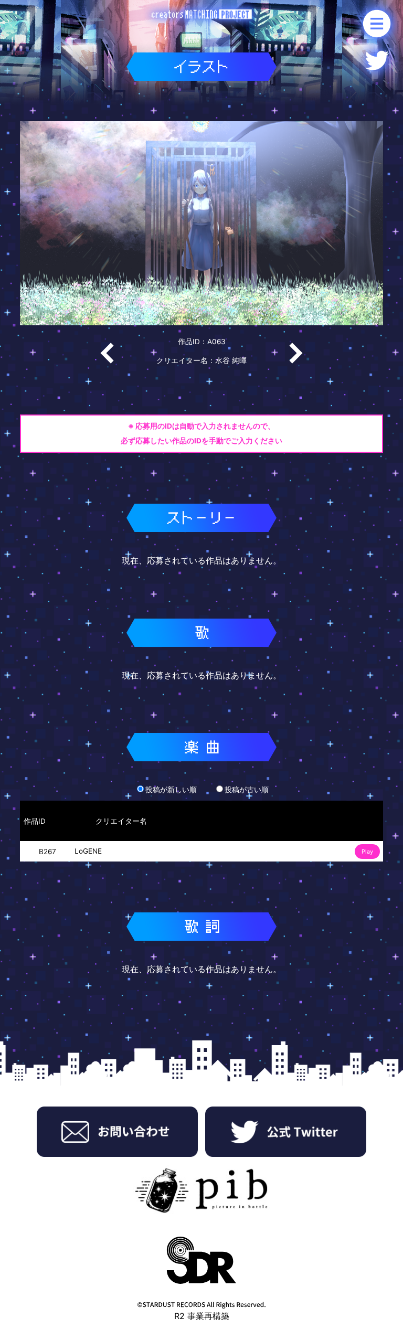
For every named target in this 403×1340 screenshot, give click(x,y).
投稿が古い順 (247, 789)
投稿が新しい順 (171, 789)
